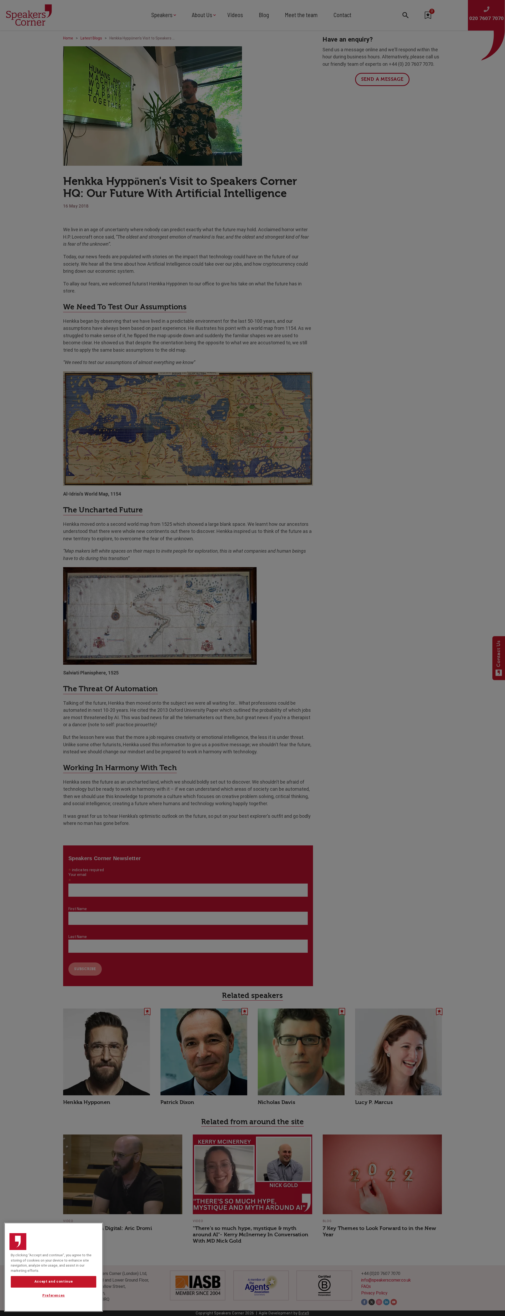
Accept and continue (53, 1282)
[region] (53, 1267)
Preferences (53, 1296)
